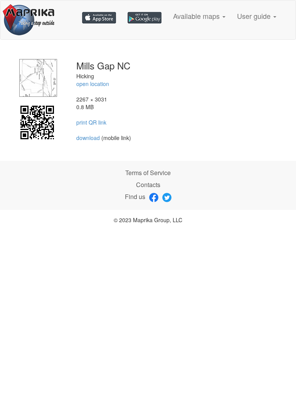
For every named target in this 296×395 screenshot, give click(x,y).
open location (92, 84)
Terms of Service (148, 172)
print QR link (91, 122)
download (88, 138)
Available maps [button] (197, 16)
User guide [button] (254, 16)
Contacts (148, 184)
